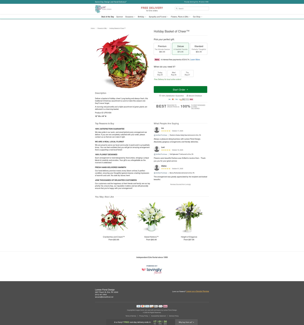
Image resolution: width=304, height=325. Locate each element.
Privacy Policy (143, 316)
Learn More (195, 59)
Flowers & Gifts (102, 28)
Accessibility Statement (158, 316)
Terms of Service (131, 316)
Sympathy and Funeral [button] (158, 16)
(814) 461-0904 (101, 294)
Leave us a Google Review (197, 291)
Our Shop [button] (197, 16)
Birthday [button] (141, 16)
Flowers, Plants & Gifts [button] (180, 16)
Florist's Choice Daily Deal (179, 135)
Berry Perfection (175, 173)
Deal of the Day (107, 16)
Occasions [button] (129, 16)
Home (93, 28)
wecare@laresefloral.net (104, 297)
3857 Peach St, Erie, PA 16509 (106, 292)
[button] (297, 315)
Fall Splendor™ (175, 154)
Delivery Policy (174, 316)
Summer (119, 16)
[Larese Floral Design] (112, 9)
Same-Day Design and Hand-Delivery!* (111, 1)
